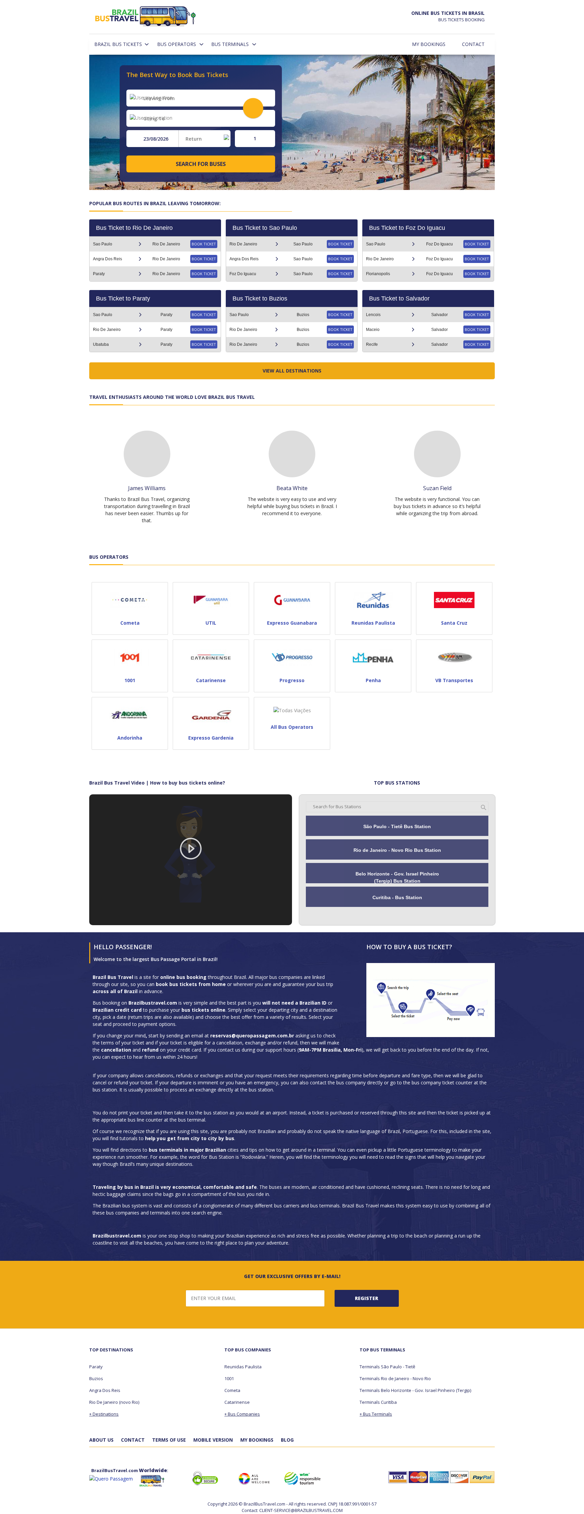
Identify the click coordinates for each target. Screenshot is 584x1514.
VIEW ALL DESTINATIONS (292, 370)
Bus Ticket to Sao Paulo (265, 227)
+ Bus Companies (242, 1414)
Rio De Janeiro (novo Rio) (114, 1402)
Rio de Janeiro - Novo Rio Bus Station (397, 850)
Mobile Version (213, 1440)
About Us (101, 1440)
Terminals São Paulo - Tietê (387, 1367)
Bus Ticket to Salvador (399, 298)
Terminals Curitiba (378, 1402)
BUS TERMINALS (230, 44)
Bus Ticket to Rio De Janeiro (134, 227)
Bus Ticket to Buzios (260, 298)
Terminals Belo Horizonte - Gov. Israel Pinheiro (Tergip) (415, 1390)
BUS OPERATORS (176, 44)
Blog (287, 1440)
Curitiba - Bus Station (397, 897)
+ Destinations (104, 1414)
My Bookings (428, 44)
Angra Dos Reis (104, 1390)
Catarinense (237, 1402)
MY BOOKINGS (256, 1440)
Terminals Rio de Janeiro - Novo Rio (395, 1378)
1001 (229, 1378)
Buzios (96, 1378)
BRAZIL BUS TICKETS (118, 44)
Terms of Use (169, 1440)
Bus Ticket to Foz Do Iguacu (407, 227)
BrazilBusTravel (146, 17)
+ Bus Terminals (376, 1414)
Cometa (232, 1390)
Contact (473, 44)
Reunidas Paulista (243, 1367)
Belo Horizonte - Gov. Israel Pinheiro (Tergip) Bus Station (397, 877)
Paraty (96, 1367)
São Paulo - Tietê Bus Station (397, 826)
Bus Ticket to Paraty (123, 298)
